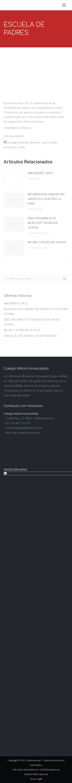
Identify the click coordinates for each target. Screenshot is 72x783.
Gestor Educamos (15, 469)
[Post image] (14, 179)
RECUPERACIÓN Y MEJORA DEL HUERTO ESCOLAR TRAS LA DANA (46, 198)
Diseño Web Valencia (36, 774)
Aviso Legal (36, 778)
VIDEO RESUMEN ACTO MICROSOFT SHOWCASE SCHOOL (43, 222)
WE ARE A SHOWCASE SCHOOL (47, 242)
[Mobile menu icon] (64, 5)
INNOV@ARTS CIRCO (40, 173)
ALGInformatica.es (50, 769)
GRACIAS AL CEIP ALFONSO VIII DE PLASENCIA (30, 336)
